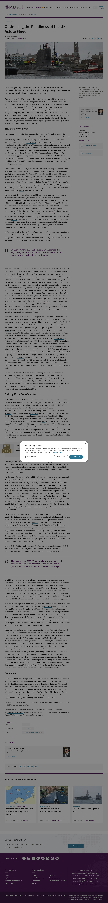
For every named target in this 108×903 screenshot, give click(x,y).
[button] (30, 457)
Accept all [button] (76, 457)
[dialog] (54, 451)
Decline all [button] (61, 457)
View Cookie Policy (57, 452)
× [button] (85, 443)
